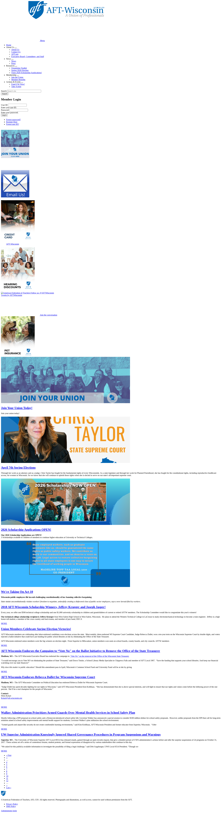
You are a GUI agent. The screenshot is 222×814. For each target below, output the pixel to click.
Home (8, 45)
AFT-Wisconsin (12, 244)
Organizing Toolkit (19, 68)
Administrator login (9, 811)
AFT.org (14, 54)
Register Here (11, 122)
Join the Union (17, 77)
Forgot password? (13, 120)
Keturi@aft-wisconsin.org (11, 698)
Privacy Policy (12, 804)
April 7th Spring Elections (18, 467)
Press (13, 63)
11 (7, 778)
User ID (4, 105)
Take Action (16, 86)
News (13, 61)
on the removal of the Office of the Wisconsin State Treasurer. (99, 656)
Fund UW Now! (18, 84)
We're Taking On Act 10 (17, 591)
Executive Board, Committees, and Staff (27, 56)
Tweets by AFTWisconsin (11, 295)
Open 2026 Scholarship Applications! (26, 73)
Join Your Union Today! (16, 408)
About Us (15, 49)
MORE (4, 623)
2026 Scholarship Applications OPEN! (26, 529)
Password (5, 110)
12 (7, 781)
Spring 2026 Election (20, 70)
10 (7, 776)
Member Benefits (18, 80)
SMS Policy (11, 806)
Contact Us (15, 52)
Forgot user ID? (12, 124)
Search (4, 91)
